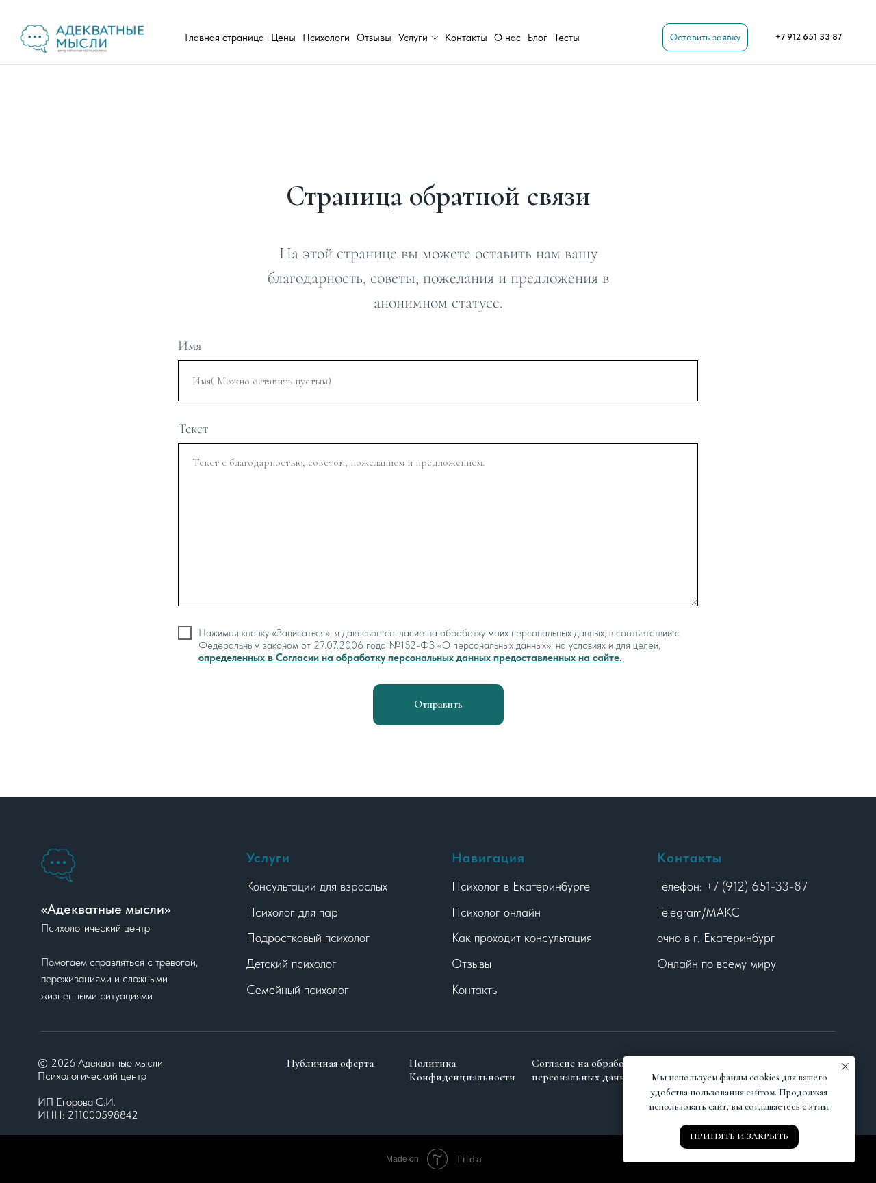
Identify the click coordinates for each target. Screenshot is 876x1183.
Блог (538, 38)
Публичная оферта (330, 1063)
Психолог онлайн (496, 912)
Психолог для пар (292, 912)
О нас (507, 38)
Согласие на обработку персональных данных (585, 1070)
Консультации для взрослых (316, 886)
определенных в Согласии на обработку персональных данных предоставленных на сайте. (410, 657)
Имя (189, 346)
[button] (705, 37)
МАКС (723, 912)
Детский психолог (291, 963)
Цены (283, 38)
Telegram (679, 912)
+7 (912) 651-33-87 (757, 886)
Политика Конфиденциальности (462, 1070)
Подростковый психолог (308, 937)
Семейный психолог (297, 989)
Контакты (466, 38)
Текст (193, 429)
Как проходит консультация (522, 937)
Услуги (413, 38)
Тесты (567, 38)
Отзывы (374, 38)
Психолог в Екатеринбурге (521, 886)
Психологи (326, 38)
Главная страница (224, 38)
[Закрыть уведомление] (845, 1066)
